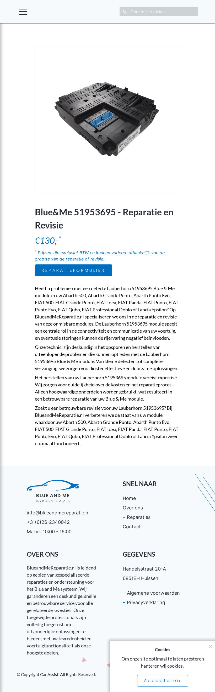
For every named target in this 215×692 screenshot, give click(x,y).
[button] (23, 11)
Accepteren (162, 681)
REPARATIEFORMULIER (73, 270)
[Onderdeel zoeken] (125, 11)
